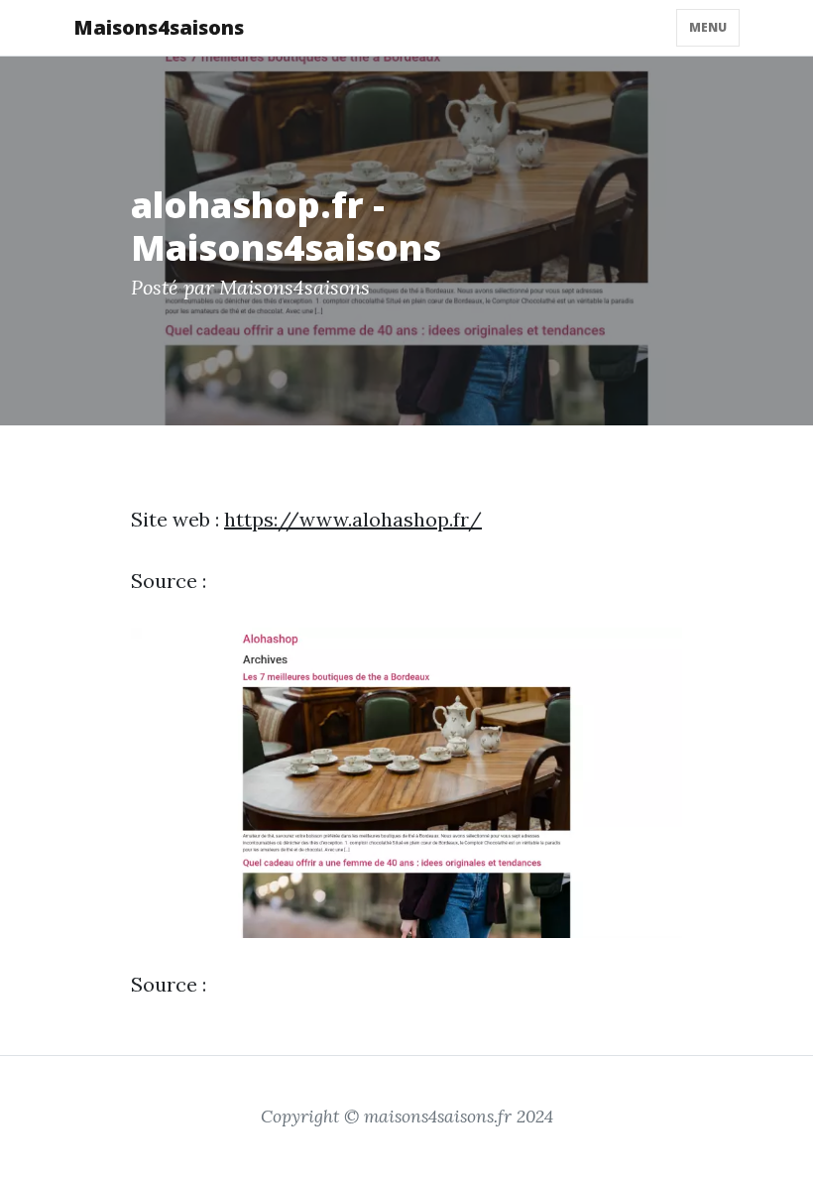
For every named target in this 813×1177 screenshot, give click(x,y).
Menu (708, 27)
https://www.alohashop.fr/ (353, 519)
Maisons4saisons (158, 27)
